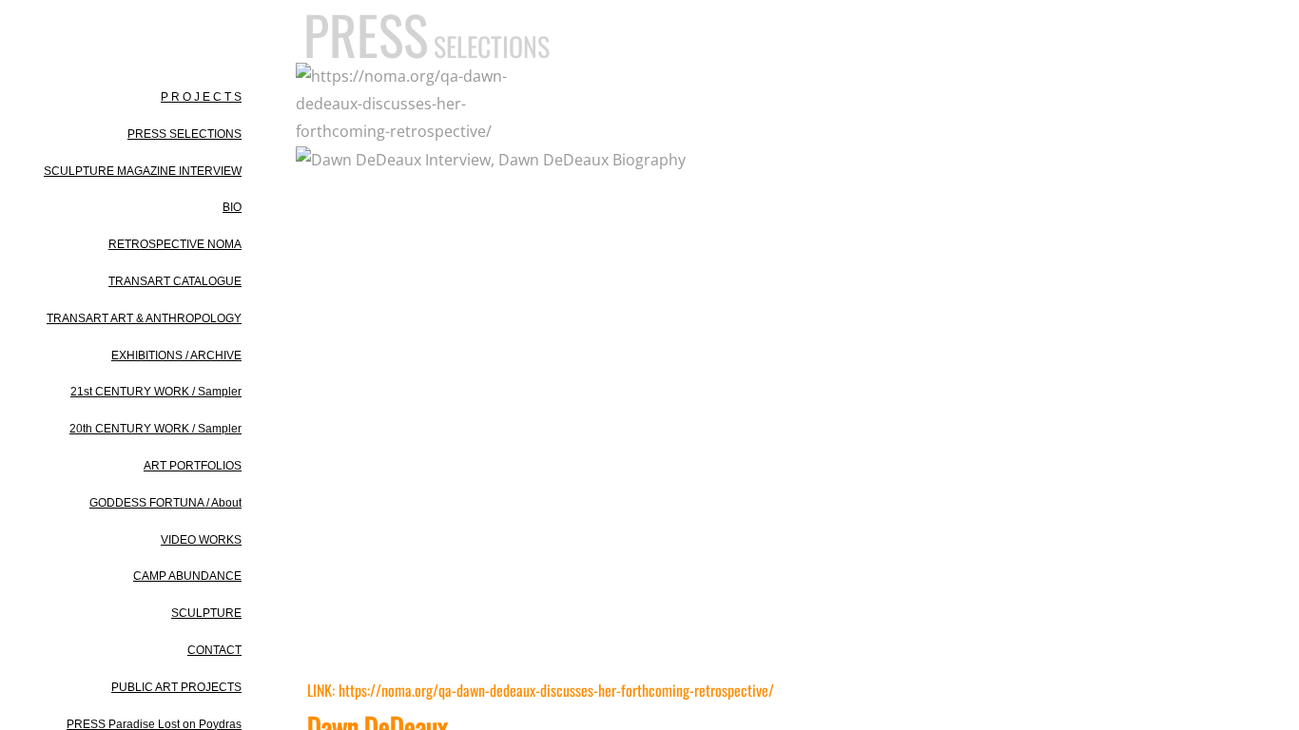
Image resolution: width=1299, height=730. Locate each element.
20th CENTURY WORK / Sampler (155, 428)
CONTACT (214, 650)
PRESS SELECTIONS (184, 134)
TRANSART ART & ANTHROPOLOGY (144, 318)
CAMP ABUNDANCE (187, 576)
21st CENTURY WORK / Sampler (156, 391)
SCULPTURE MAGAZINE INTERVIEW (143, 171)
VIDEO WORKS (201, 540)
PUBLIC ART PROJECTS (176, 687)
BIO (232, 207)
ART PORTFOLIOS (193, 465)
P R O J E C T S (201, 97)
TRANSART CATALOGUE (175, 281)
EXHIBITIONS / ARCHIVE (176, 355)
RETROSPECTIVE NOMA (175, 244)
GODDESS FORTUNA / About (165, 502)
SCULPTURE (206, 613)
